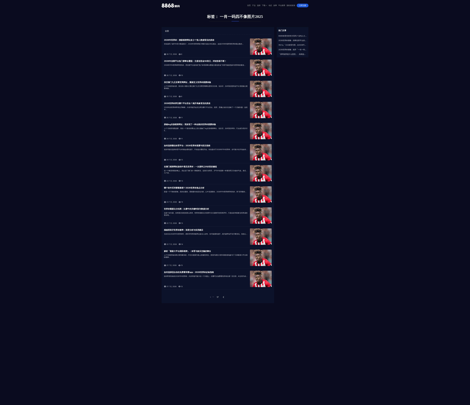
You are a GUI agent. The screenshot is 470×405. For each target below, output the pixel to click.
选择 (258, 5)
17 (218, 297)
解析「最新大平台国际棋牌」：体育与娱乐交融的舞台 (187, 251)
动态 (270, 5)
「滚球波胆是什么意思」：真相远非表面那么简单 (292, 54)
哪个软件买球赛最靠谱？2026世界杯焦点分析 (184, 188)
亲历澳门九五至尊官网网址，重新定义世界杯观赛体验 (187, 82)
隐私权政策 (291, 5)
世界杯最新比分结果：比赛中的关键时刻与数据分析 (186, 209)
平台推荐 (281, 5)
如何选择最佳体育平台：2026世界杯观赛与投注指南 (187, 145)
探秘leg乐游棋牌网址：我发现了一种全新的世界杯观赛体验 (190, 124)
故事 (275, 5)
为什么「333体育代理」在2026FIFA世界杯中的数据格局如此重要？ (292, 45)
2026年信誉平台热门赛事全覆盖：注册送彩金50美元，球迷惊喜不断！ (195, 61)
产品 (254, 5)
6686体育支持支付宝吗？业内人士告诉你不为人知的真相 (292, 36)
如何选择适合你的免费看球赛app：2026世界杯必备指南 (189, 272)
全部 (167, 31)
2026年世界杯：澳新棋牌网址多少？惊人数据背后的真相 (189, 40)
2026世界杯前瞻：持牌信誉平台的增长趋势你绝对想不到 (292, 40)
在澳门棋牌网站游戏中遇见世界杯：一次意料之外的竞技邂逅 (190, 166)
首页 (249, 5)
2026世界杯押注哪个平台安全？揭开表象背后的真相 (187, 103)
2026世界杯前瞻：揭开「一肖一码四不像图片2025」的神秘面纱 (292, 49)
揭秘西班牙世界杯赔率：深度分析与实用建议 (183, 230)
